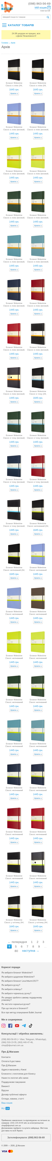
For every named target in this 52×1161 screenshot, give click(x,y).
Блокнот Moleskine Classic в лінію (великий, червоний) (38, 305)
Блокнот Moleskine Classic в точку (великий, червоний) (38, 482)
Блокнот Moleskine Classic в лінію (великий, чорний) (38, 350)
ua (7, 1108)
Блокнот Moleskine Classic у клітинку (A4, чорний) (14, 922)
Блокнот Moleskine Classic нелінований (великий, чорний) (14, 878)
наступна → (30, 950)
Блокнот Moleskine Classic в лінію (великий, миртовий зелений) (14, 217)
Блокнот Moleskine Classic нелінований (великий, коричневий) (38, 614)
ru (3, 1108)
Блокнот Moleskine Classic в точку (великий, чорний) (14, 526)
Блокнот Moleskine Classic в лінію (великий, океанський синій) (14, 261)
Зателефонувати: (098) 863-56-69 (26, 1137)
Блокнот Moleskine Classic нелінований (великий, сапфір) (14, 790)
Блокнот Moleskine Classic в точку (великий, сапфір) (14, 482)
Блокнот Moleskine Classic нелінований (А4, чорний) (38, 526)
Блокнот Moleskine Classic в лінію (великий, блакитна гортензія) (14, 129)
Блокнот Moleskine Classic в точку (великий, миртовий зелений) (14, 438)
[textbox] (23, 17)
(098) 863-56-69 (39, 3)
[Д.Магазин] (7, 7)
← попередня (17, 941)
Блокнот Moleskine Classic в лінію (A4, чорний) (14, 85)
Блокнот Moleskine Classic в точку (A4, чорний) (38, 394)
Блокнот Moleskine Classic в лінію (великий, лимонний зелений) (14, 173)
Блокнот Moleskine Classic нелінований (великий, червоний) (14, 834)
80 (16, 951)
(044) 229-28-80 (16, 1123)
